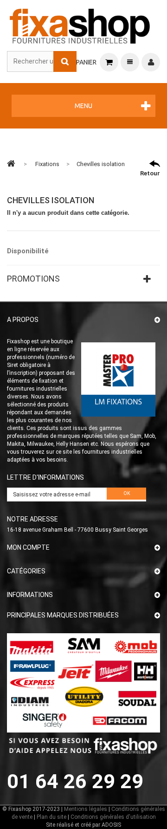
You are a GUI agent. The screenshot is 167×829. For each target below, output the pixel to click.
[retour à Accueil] (11, 163)
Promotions (33, 278)
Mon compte (28, 547)
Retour (150, 173)
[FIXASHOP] (80, 24)
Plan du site (51, 817)
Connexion (150, 62)
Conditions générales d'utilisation (113, 817)
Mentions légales (85, 809)
